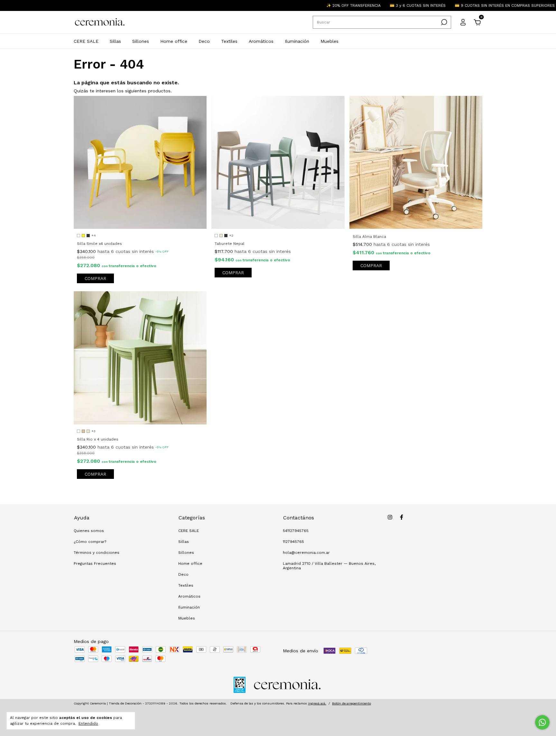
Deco (204, 41)
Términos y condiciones (96, 552)
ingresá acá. (317, 703)
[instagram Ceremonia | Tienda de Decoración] (390, 517)
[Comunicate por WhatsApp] (542, 722)
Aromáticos (261, 41)
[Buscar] (443, 22)
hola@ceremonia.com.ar (306, 552)
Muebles (329, 41)
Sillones (140, 41)
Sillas (115, 41)
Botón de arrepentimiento (351, 703)
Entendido (88, 723)
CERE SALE (86, 41)
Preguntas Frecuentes (95, 563)
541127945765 (296, 530)
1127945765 (293, 541)
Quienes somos (89, 530)
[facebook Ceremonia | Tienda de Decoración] (401, 517)
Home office (173, 41)
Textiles (229, 41)
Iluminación (297, 41)
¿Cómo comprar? (90, 541)
